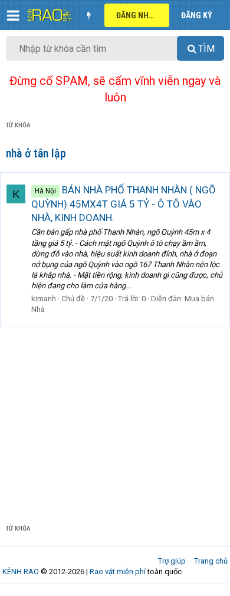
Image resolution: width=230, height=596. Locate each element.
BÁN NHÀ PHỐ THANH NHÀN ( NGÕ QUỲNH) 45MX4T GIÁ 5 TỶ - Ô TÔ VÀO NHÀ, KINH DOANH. (123, 204)
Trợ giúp (172, 561)
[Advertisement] (115, 416)
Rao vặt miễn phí (118, 571)
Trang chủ (211, 561)
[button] (13, 15)
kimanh (43, 298)
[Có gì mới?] (88, 15)
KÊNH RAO (20, 571)
